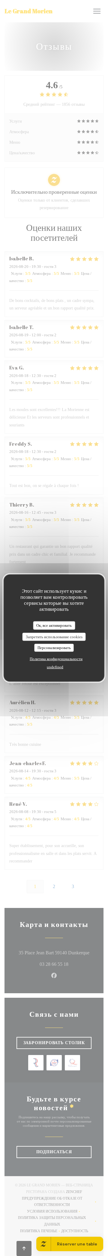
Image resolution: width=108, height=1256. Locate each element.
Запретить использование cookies (54, 636)
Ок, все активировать (54, 625)
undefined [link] (55, 666)
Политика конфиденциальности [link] (56, 658)
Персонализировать (54, 647)
